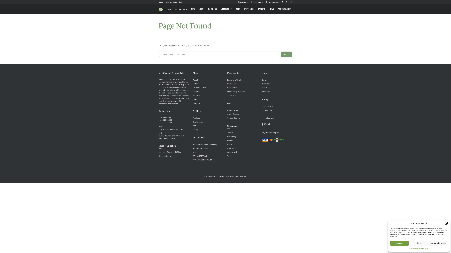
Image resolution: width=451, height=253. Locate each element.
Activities (196, 126)
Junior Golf (231, 95)
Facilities (212, 9)
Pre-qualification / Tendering (205, 144)
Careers (261, 9)
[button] (446, 223)
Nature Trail (232, 152)
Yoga (229, 156)
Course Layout (233, 110)
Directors (196, 91)
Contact (196, 103)
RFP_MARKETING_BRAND (202, 160)
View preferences (438, 243)
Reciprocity (231, 84)
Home (192, 9)
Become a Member (235, 80)
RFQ (194, 152)
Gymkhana (249, 9)
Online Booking (233, 114)
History (195, 84)
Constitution (232, 88)
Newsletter (266, 84)
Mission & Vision (199, 88)
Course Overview (234, 118)
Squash (230, 140)
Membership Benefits (236, 91)
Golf (237, 9)
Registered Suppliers (201, 148)
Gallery (196, 99)
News (271, 9)
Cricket (230, 144)
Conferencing (198, 122)
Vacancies (266, 91)
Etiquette (196, 95)
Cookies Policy (413, 249)
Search (286, 54)
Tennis (230, 133)
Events (264, 88)
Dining (195, 129)
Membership (226, 9)
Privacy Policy (424, 249)
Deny (419, 243)
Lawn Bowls (231, 148)
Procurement (284, 9)
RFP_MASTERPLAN (200, 156)
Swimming (231, 136)
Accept (399, 243)
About (201, 9)
